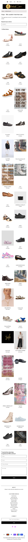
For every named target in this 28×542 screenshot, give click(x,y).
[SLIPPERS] (20, 361)
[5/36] (8, 54)
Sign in (11, 1)
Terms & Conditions (14, 507)
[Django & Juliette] (8, 174)
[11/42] (20, 33)
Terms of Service (14, 510)
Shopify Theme (21, 537)
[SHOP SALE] (8, 337)
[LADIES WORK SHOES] (20, 258)
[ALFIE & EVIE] (20, 98)
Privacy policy (14, 500)
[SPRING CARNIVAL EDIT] (8, 390)
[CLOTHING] (8, 148)
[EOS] (20, 170)
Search (14, 508)
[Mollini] (20, 276)
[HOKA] (20, 215)
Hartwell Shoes (14, 537)
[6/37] (20, 55)
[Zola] (20, 437)
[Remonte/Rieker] (8, 319)
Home (3, 11)
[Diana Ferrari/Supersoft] (20, 145)
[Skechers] (8, 366)
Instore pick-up (14, 497)
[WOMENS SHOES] (20, 417)
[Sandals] (20, 319)
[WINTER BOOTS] (8, 418)
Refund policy (14, 511)
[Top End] (20, 394)
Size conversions (14, 504)
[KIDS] (20, 237)
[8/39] (20, 73)
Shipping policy (14, 505)
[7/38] (8, 74)
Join (14, 1)
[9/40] (8, 93)
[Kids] (8, 238)
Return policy (14, 501)
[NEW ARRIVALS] (8, 297)
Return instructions (14, 502)
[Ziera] (8, 436)
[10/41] (8, 37)
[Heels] (8, 217)
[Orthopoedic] (20, 294)
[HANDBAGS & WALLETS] (20, 197)
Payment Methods (14, 498)
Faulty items (14, 495)
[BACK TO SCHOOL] (20, 121)
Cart (19, 1)
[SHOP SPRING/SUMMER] (20, 340)
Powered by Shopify (17, 539)
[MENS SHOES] (8, 276)
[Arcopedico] (8, 124)
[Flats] (8, 194)
